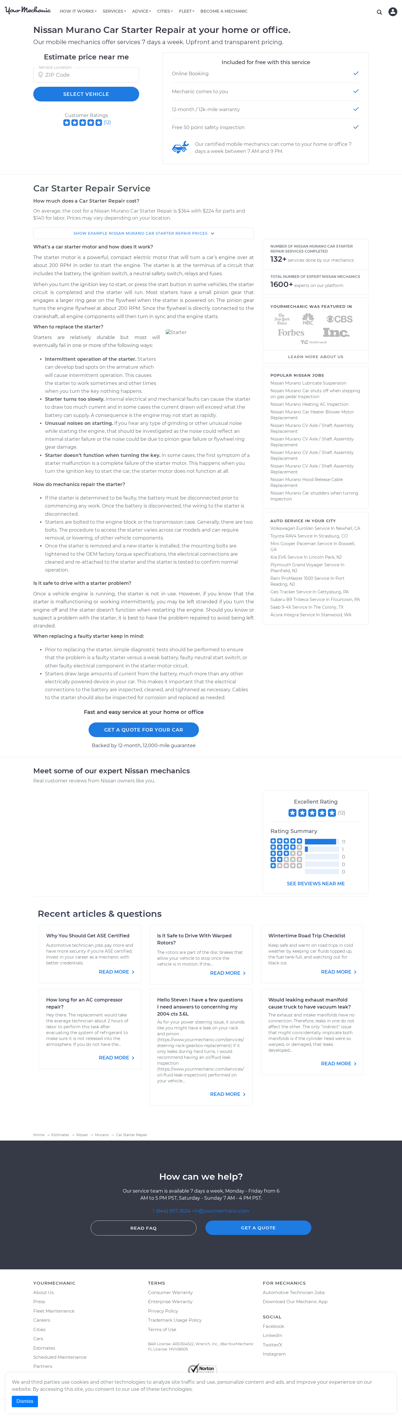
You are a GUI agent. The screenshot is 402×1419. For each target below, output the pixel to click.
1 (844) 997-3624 (172, 1211)
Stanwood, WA (336, 614)
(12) (107, 122)
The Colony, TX (328, 607)
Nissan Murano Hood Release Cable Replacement (306, 482)
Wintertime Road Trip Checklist (306, 936)
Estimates (44, 1348)
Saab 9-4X (280, 607)
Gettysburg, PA (333, 592)
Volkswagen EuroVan (291, 528)
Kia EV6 (278, 557)
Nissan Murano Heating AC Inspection (309, 404)
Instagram (274, 1354)
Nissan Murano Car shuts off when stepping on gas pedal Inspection (315, 393)
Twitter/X (272, 1345)
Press (39, 1301)
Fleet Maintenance (53, 1311)
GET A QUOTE (258, 1228)
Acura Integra (284, 614)
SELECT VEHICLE (86, 94)
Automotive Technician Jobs (294, 1292)
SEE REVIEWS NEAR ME (316, 884)
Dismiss (24, 1401)
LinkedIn (272, 1335)
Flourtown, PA (345, 599)
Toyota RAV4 (283, 536)
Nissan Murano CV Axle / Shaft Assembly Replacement (312, 428)
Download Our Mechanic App (295, 1301)
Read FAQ (143, 1228)
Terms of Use (162, 1329)
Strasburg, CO (333, 536)
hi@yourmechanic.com (221, 1211)
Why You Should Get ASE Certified (87, 936)
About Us (43, 1292)
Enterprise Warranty (170, 1301)
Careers (41, 1320)
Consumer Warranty (170, 1292)
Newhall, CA (348, 528)
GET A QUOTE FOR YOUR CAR (143, 730)
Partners (42, 1366)
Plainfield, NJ (283, 570)
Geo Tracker (282, 592)
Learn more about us (315, 356)
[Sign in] (393, 11)
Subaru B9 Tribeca (289, 599)
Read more (114, 972)
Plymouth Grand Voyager (296, 564)
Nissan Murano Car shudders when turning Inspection (314, 496)
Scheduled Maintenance (60, 1357)
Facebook (273, 1326)
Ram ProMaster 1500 (291, 578)
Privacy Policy (163, 1311)
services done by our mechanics (321, 260)
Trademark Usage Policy (175, 1320)
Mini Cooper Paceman (293, 543)
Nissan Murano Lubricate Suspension (308, 383)
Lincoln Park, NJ (325, 557)
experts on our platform (318, 285)
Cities (39, 1329)
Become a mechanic (223, 11)
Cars (38, 1338)
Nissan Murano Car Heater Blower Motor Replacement (312, 414)
